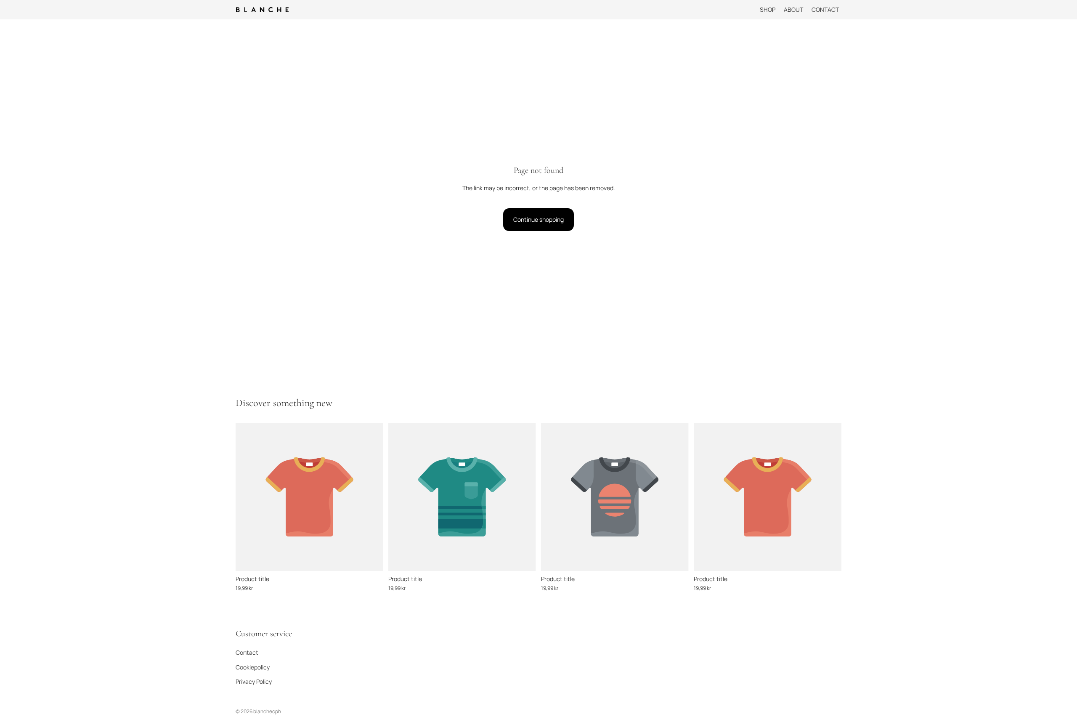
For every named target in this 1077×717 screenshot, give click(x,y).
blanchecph (267, 711)
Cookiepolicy (253, 667)
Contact (247, 652)
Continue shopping (538, 219)
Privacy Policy (254, 681)
